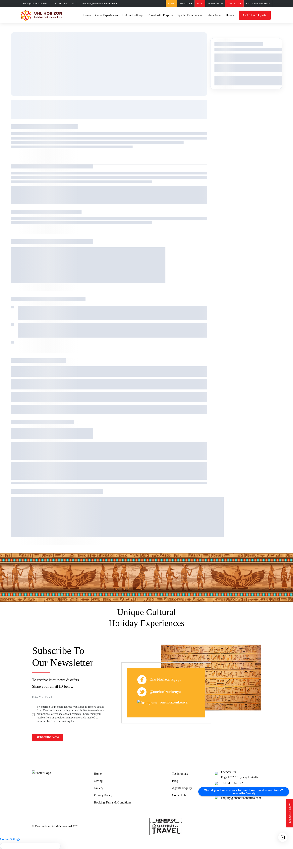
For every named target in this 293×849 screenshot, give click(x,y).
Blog (200, 3)
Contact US (234, 3)
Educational (214, 15)
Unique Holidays (133, 15)
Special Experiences (189, 15)
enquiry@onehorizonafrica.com (100, 3)
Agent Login (215, 3)
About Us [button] (184, 3)
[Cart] (282, 837)
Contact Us (179, 795)
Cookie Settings (10, 839)
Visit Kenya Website (258, 3)
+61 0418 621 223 (65, 3)
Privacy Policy (103, 795)
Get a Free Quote (255, 15)
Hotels (230, 15)
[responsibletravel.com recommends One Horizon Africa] (165, 826)
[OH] (41, 15)
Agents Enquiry (182, 788)
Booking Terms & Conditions (112, 802)
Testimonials (180, 773)
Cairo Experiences (106, 15)
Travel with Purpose (160, 15)
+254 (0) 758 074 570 (35, 3)
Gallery (98, 788)
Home (171, 3)
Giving (98, 781)
